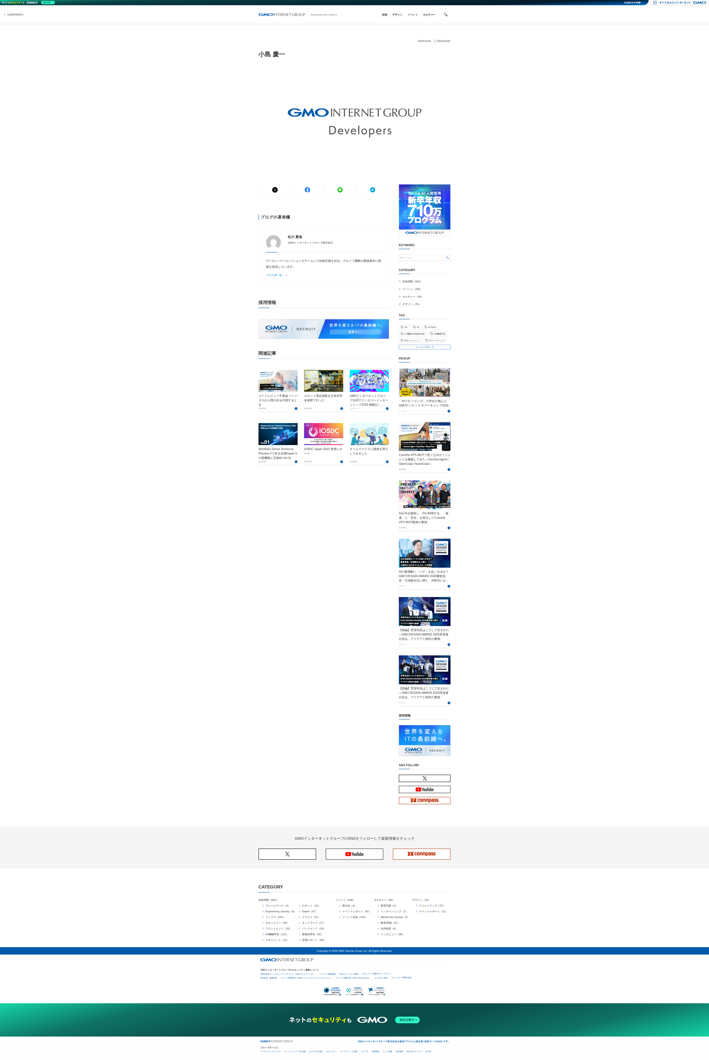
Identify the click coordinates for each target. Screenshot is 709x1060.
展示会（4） (349, 905)
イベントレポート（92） (356, 911)
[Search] (447, 258)
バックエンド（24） (314, 928)
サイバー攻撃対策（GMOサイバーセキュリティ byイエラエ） (306, 978)
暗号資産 (399, 1051)
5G (405, 327)
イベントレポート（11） (433, 911)
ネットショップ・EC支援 (294, 1051)
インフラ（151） (275, 917)
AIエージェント (412, 340)
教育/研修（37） (390, 922)
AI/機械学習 (440, 334)
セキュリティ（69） (277, 922)
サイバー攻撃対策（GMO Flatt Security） (353, 978)
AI (418, 327)
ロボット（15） (311, 905)
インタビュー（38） (392, 934)
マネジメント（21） (277, 939)
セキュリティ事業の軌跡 (401, 978)
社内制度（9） (389, 928)
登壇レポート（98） (314, 939)
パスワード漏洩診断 (327, 974)
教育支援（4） (389, 905)
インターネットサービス (270, 1051)
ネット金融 (387, 1051)
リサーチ (364, 1051)
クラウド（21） (311, 917)
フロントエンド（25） (279, 928)
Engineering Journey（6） (281, 911)
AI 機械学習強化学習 (414, 334)
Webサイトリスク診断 (348, 974)
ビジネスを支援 (315, 1051)
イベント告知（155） (354, 917)
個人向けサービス (414, 1051)
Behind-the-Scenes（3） (395, 917)
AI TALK (432, 327)
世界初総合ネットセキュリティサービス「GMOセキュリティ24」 (287, 974)
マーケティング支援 (348, 1051)
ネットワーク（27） (314, 922)
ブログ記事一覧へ (275, 275)
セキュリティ (331, 1051)
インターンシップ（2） (394, 911)
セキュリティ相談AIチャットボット (376, 974)
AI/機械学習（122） (277, 934)
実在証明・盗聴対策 (268, 978)
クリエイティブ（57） (432, 905)
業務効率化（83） (312, 934)
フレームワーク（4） (278, 905)
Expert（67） (310, 911)
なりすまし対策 (380, 978)
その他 (428, 1051)
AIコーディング (436, 340)
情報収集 (375, 1051)
